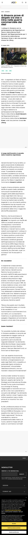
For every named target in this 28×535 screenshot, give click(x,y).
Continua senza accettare (14, 528)
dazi (3, 70)
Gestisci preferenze (14, 532)
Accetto (14, 523)
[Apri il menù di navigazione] (2, 2)
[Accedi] (26, 2)
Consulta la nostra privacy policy (13, 510)
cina (10, 70)
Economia (7, 11)
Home (2, 11)
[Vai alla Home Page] (14, 2)
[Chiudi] (26, 497)
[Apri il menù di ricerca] (22, 2)
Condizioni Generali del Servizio (15, 478)
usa (7, 70)
